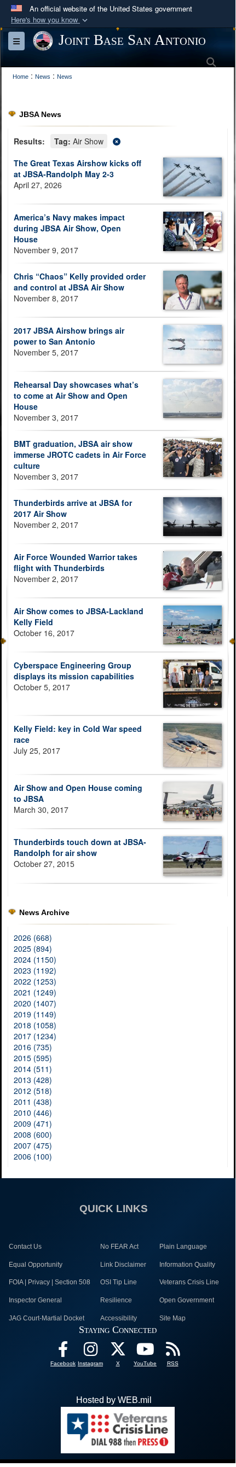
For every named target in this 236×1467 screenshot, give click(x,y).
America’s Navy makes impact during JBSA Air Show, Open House (69, 228)
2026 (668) (33, 937)
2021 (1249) (35, 992)
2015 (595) (33, 1057)
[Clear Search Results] (118, 140)
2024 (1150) (35, 959)
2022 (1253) (35, 981)
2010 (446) (33, 1112)
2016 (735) (33, 1046)
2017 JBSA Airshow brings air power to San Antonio (69, 336)
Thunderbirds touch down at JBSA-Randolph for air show (80, 847)
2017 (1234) (35, 1036)
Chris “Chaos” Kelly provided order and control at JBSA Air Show (80, 282)
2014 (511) (33, 1068)
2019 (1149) (35, 1014)
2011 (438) (33, 1101)
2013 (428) (33, 1079)
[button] (50, 20)
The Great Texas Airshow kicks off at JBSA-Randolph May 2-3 (77, 168)
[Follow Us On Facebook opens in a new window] (63, 1352)
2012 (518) (33, 1090)
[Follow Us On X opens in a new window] (117, 1352)
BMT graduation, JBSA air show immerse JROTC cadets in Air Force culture (80, 454)
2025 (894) (33, 948)
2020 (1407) (35, 1003)
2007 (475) (33, 1145)
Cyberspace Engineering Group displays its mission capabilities (74, 671)
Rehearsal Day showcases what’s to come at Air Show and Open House (76, 395)
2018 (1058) (35, 1025)
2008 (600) (33, 1134)
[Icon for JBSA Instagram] (90, 1352)
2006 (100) (33, 1156)
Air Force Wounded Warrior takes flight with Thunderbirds (75, 562)
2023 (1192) (35, 970)
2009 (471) (33, 1123)
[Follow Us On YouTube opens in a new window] (145, 1352)
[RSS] (172, 1352)
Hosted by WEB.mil (114, 1400)
